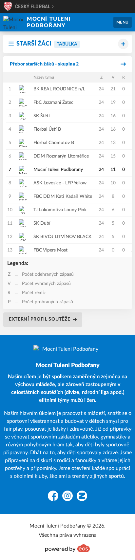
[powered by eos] (67, 548)
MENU (122, 22)
